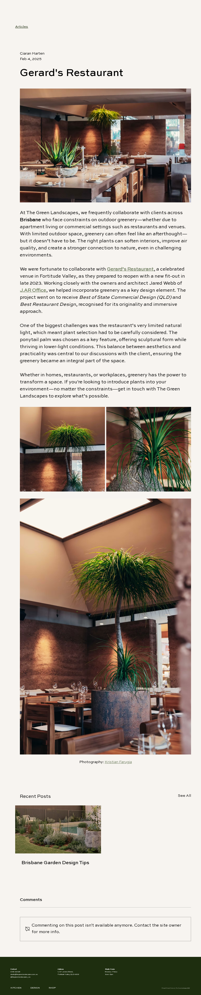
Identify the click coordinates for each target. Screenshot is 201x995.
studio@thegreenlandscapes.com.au (24, 974)
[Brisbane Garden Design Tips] (58, 829)
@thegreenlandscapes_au (20, 977)
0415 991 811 (15, 972)
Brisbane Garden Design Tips (55, 863)
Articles (21, 26)
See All (184, 796)
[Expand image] (62, 449)
